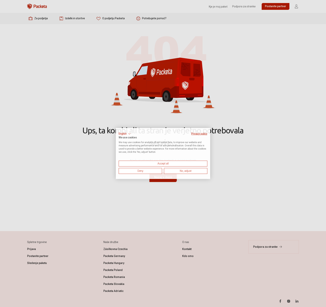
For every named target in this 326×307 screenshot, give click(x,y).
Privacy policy (199, 133)
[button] (125, 134)
